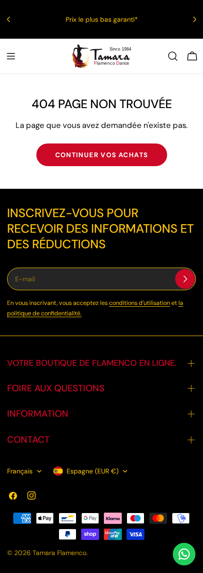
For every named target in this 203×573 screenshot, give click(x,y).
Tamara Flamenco (59, 552)
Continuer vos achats (101, 155)
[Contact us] (184, 554)
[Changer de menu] (10, 56)
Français (20, 471)
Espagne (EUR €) (92, 471)
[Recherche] (172, 56)
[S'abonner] (185, 279)
